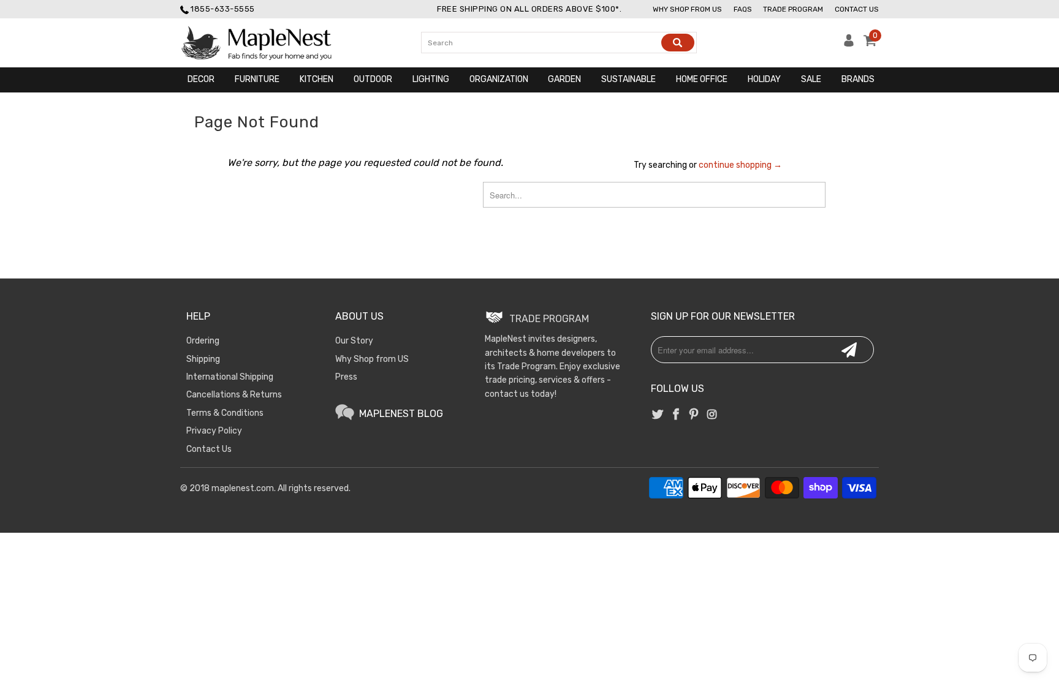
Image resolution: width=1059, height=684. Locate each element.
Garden (564, 79)
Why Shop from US (372, 359)
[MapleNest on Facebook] (676, 415)
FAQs (743, 9)
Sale (811, 79)
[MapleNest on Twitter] (658, 415)
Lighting (430, 79)
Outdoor (373, 79)
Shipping (203, 359)
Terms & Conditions (225, 413)
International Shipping (229, 377)
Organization (498, 79)
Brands (858, 79)
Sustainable (628, 79)
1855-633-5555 (223, 8)
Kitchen (316, 79)
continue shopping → (740, 165)
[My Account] (849, 44)
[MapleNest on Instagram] (711, 415)
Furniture (257, 79)
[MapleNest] (267, 42)
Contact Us (857, 9)
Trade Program (793, 9)
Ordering (202, 341)
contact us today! (520, 394)
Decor (201, 79)
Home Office (701, 79)
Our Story (354, 341)
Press (346, 377)
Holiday (764, 79)
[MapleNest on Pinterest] (693, 415)
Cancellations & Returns (234, 394)
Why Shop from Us (687, 9)
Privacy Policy (214, 431)
